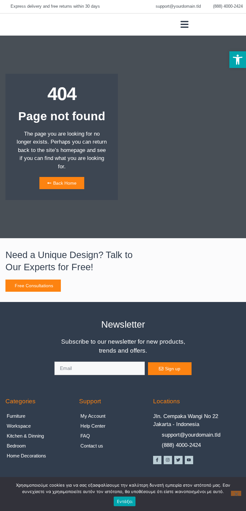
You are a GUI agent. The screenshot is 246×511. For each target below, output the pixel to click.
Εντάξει (125, 501)
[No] (236, 493)
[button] (237, 59)
